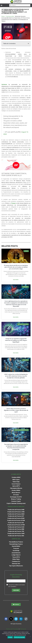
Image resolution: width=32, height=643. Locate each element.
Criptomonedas (10, 16)
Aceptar (10, 637)
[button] (1, 5)
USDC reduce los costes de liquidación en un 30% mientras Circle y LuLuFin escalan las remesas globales (16, 376)
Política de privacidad (19, 637)
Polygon (13, 203)
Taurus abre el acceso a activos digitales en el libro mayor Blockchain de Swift (16, 410)
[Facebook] (6, 619)
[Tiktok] (26, 619)
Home (3, 16)
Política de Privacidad (12, 629)
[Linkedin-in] (21, 619)
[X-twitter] (11, 619)
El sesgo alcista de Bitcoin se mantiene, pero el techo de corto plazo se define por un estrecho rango (16, 267)
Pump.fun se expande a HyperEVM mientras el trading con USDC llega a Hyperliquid (16, 340)
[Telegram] (16, 619)
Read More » (16, 279)
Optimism (4, 84)
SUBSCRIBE (16, 590)
